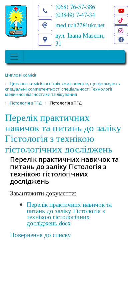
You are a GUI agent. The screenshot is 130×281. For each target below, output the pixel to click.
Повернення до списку (40, 234)
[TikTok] (121, 20)
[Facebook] (121, 39)
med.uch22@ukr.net (80, 25)
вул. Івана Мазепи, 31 (80, 39)
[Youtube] (121, 10)
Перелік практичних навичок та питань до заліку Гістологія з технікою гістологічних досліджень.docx (69, 213)
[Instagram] (121, 29)
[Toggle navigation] (14, 56)
